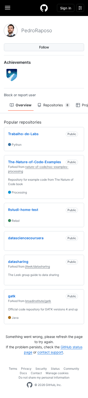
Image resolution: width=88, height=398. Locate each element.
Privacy (26, 368)
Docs (23, 373)
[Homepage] (44, 8)
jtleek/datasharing (37, 266)
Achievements (17, 62)
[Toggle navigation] (7, 7)
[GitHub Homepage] (30, 385)
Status (55, 368)
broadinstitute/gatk (38, 301)
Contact (36, 373)
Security (41, 368)
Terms (13, 368)
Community (71, 368)
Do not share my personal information (44, 377)
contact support (50, 352)
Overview (24, 105)
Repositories (55, 105)
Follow (44, 47)
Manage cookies (57, 373)
